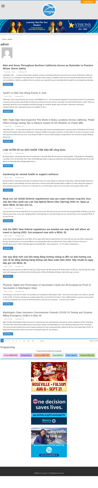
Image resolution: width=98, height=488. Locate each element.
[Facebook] (47, 470)
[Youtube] (49, 470)
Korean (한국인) (58, 355)
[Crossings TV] (49, 9)
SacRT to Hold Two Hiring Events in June (24, 93)
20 (28, 341)
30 (33, 341)
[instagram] (51, 470)
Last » (42, 341)
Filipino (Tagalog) (71, 355)
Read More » (8, 84)
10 (24, 341)
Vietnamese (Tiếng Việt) (87, 355)
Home (4, 39)
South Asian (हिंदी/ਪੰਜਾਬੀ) (42, 355)
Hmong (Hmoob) (26, 355)
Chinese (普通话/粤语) (10, 355)
